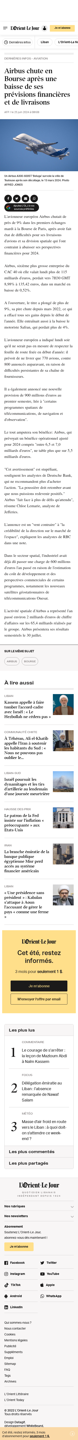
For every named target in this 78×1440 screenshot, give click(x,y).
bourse (30, 661)
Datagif (20, 1422)
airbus (12, 661)
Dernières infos (19, 42)
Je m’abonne (39, 986)
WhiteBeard (34, 1426)
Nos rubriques (14, 1206)
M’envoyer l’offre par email (39, 999)
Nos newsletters (16, 1216)
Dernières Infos (17, 58)
